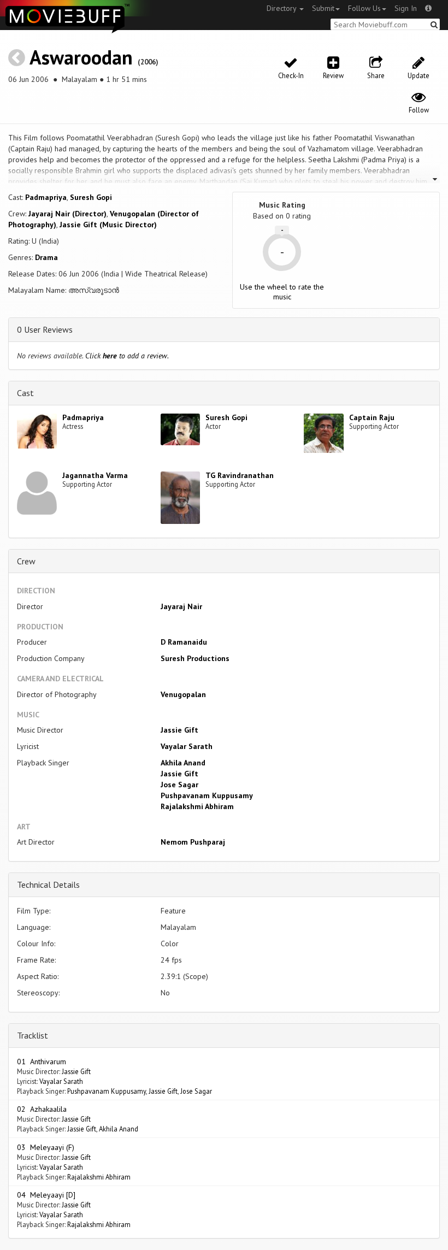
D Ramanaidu (184, 642)
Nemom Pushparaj (193, 842)
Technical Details (48, 884)
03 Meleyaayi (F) (45, 1147)
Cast (25, 392)
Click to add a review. (127, 356)
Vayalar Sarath (187, 746)
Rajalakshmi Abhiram (197, 806)
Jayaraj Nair (181, 606)
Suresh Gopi (91, 197)
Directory (282, 8)
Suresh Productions (195, 658)
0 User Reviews (45, 329)
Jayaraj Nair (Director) (67, 214)
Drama (46, 257)
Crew (26, 561)
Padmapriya (46, 197)
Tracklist (32, 1035)
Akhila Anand (183, 763)
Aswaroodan (81, 57)
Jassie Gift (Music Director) (108, 224)
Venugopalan (183, 694)
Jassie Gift (179, 730)
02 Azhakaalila (42, 1109)
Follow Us (364, 8)
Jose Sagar (179, 784)
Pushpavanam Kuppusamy (207, 795)
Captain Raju (371, 417)
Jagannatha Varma (95, 475)
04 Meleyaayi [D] (46, 1195)
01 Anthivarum (41, 1061)
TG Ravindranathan (239, 475)
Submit (323, 8)
